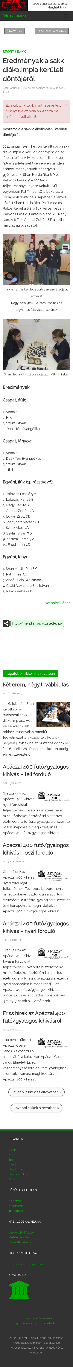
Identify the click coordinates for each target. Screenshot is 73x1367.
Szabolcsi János (57, 603)
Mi (10, 1154)
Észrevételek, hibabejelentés (26, 1264)
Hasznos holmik (18, 1174)
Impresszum (28, 1318)
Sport (8, 52)
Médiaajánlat (45, 1318)
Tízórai (13, 1149)
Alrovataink (14, 31)
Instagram (17, 1205)
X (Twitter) (15, 1200)
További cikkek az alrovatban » (36, 1092)
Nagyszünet (16, 1169)
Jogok (17, 1323)
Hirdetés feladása (19, 1237)
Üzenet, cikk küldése (21, 1232)
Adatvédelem (31, 1323)
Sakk (21, 52)
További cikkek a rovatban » (36, 1108)
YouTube (17, 1210)
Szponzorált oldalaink (51, 31)
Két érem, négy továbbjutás (36, 685)
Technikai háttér (50, 1323)
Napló (12, 1179)
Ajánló (12, 1164)
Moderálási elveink (20, 1242)
